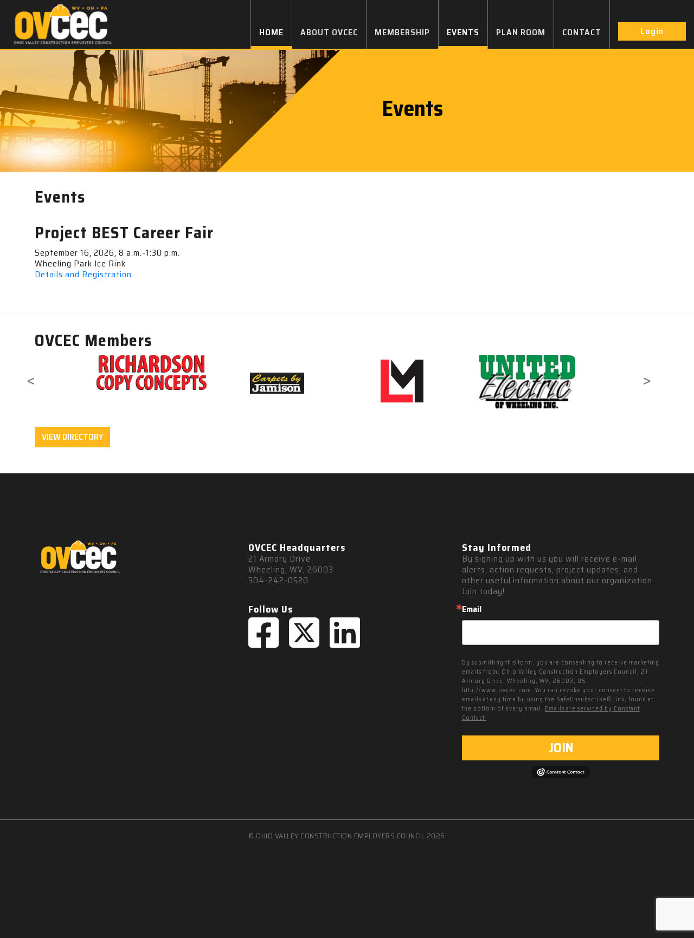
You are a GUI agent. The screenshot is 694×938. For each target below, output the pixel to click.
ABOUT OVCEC (329, 32)
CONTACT (581, 32)
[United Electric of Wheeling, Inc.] (527, 382)
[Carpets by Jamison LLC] (276, 382)
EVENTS (463, 32)
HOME (271, 32)
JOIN (561, 748)
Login (652, 31)
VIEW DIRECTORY (72, 437)
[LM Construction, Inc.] (402, 382)
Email (471, 609)
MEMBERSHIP (402, 32)
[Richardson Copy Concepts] (151, 372)
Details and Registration (83, 274)
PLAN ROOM (520, 32)
